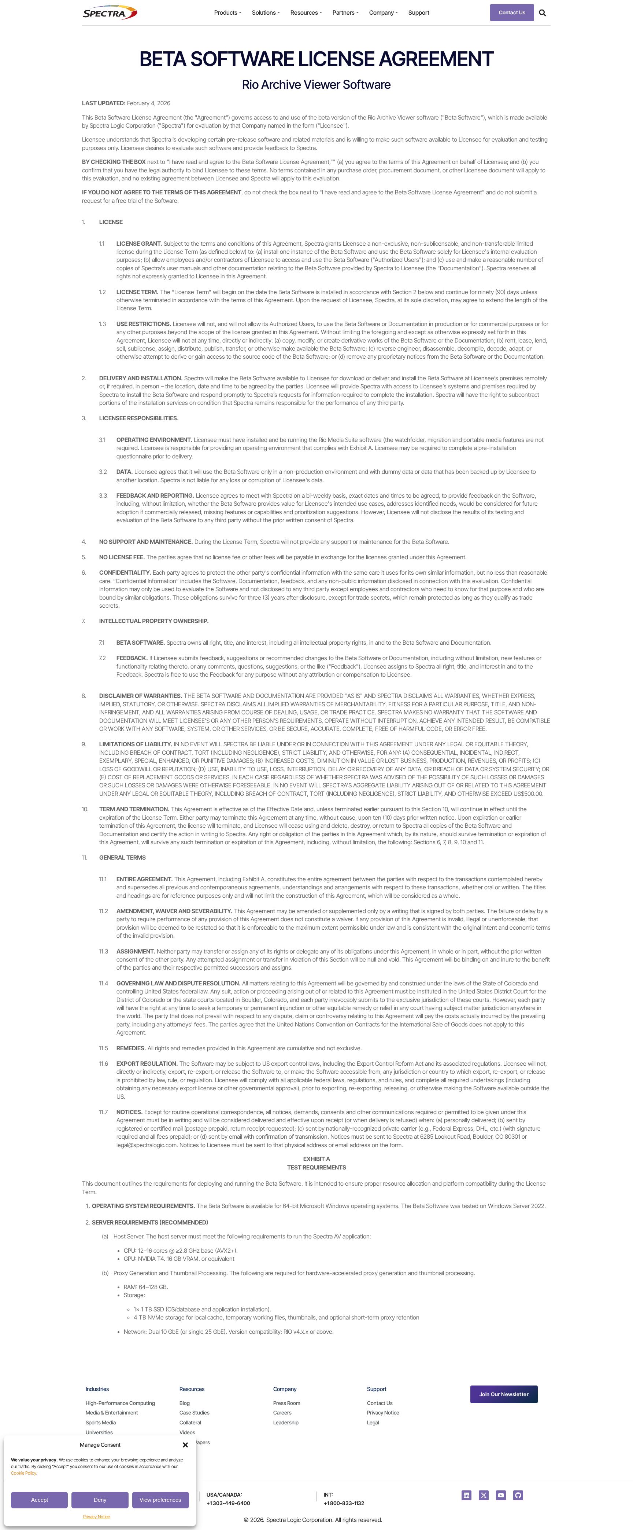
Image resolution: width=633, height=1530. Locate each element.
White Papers (194, 1442)
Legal (373, 1422)
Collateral (190, 1422)
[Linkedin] (466, 1495)
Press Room (286, 1403)
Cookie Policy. (24, 1473)
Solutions (264, 12)
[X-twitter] (484, 1495)
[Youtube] (501, 1495)
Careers (282, 1412)
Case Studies (194, 1412)
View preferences (160, 1500)
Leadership (286, 1422)
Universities (99, 1432)
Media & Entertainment (112, 1412)
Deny (100, 1500)
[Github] (518, 1495)
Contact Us (380, 1403)
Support (418, 12)
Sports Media (101, 1422)
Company (381, 12)
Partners (344, 12)
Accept (39, 1500)
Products (225, 12)
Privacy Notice (96, 1516)
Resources (304, 12)
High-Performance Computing (120, 1403)
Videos (187, 1432)
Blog (184, 1403)
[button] (185, 1445)
